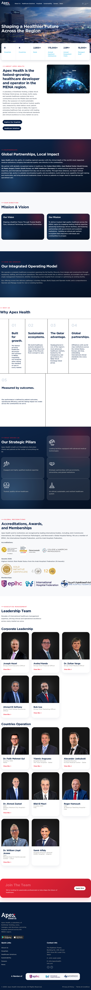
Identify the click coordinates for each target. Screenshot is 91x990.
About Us (18, 3)
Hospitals (39, 3)
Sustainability (48, 3)
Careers (55, 3)
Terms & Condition (83, 987)
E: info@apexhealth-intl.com (54, 962)
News (61, 3)
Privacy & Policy (68, 987)
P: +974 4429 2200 (54, 958)
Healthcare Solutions (28, 3)
